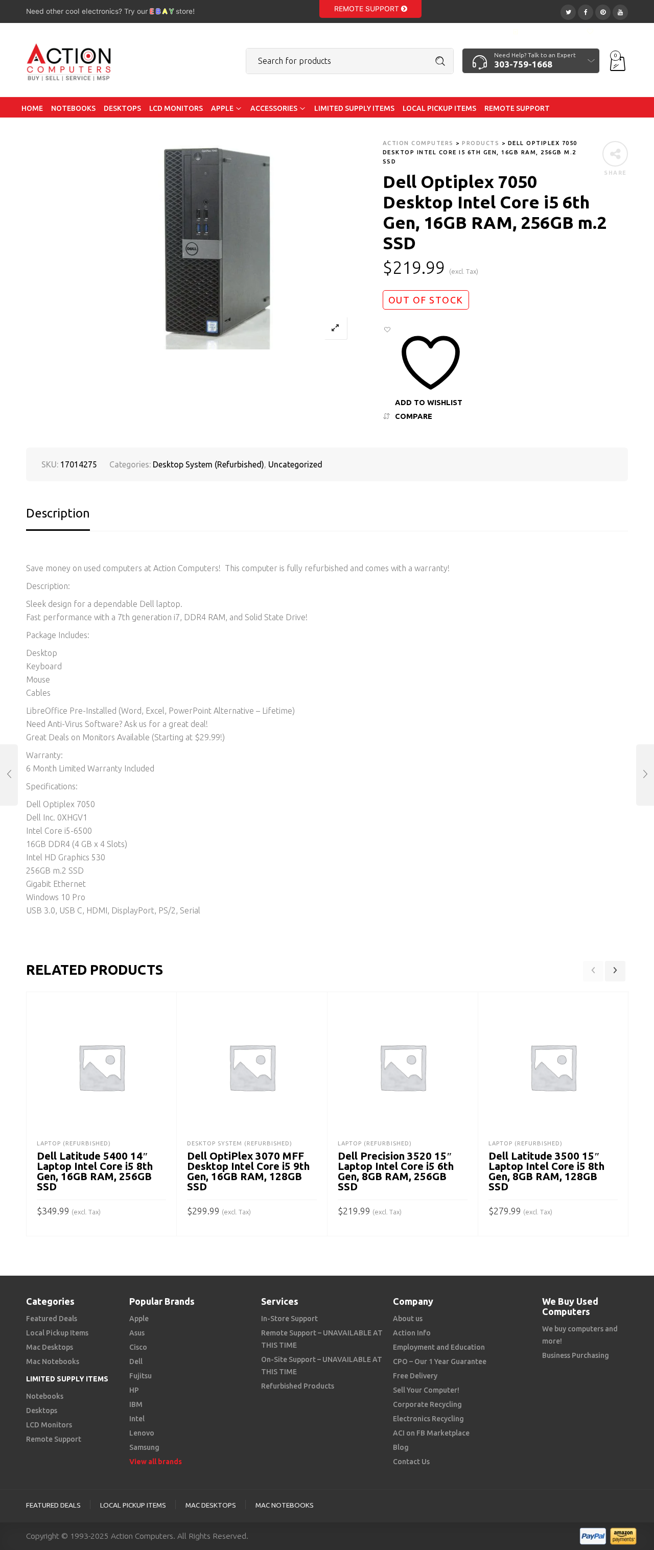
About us (408, 1318)
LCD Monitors (49, 1425)
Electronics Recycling (428, 1419)
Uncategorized (295, 464)
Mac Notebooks (52, 1361)
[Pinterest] (603, 11)
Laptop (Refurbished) (74, 1143)
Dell (136, 1361)
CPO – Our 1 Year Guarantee (439, 1361)
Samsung (144, 1447)
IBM (136, 1404)
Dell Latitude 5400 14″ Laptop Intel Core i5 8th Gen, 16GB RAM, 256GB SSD (95, 1171)
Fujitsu (140, 1376)
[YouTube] (620, 11)
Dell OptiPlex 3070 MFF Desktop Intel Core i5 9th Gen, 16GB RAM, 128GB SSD (248, 1171)
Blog (401, 1447)
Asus (137, 1333)
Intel (137, 1419)
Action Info (412, 1333)
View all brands (155, 1462)
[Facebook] (585, 11)
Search (440, 61)
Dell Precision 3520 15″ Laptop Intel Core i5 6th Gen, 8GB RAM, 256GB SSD (396, 1171)
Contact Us (411, 1462)
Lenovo (141, 1433)
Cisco (138, 1347)
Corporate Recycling (427, 1404)
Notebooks (44, 1396)
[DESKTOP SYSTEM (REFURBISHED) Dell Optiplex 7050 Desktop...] (645, 775)
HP (134, 1390)
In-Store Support (289, 1318)
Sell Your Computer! (426, 1390)
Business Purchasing (575, 1355)
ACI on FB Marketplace (431, 1433)
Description (58, 513)
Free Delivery (415, 1376)
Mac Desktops (49, 1347)
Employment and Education (439, 1347)
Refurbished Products (297, 1386)
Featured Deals (51, 1318)
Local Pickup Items (57, 1333)
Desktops (41, 1410)
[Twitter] (568, 11)
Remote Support (367, 9)
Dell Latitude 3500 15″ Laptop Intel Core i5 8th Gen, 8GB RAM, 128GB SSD (546, 1171)
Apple (139, 1318)
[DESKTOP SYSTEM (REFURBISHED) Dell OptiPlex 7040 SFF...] (9, 775)
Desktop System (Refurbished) (208, 464)
